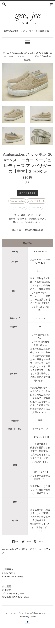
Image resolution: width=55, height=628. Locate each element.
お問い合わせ (8, 573)
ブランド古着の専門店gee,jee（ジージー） (35, 613)
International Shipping (12, 576)
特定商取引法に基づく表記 (15, 597)
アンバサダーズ (37, 201)
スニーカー (20, 207)
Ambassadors (18, 201)
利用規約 (6, 590)
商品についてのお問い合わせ (27, 222)
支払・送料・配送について (27, 215)
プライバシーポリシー (13, 593)
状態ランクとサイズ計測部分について (27, 218)
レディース (36, 207)
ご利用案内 (7, 569)
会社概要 (6, 586)
